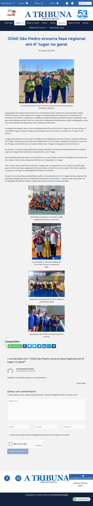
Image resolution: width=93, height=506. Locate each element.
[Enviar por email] (49, 346)
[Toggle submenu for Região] (22, 22)
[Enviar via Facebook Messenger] (29, 346)
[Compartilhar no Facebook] (25, 346)
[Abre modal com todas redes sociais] (54, 346)
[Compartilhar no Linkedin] (44, 346)
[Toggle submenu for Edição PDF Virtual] (45, 27)
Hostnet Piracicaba (59, 495)
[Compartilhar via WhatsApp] (15, 346)
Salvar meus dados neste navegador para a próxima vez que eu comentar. (40, 435)
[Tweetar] (34, 346)
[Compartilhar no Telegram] (39, 346)
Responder (81, 383)
